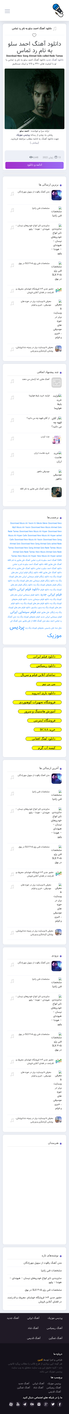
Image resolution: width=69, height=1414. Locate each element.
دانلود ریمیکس (45, 666)
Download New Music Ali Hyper (33, 531)
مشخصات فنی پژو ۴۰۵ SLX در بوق (43, 1290)
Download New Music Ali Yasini (29, 539)
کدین (40, 1360)
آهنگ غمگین (56, 1338)
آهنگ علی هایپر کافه (53, 564)
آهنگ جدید (13, 1318)
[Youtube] (18, 1404)
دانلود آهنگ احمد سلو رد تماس (49, 568)
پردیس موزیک (55, 1318)
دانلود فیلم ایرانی (28, 589)
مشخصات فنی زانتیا (51, 1271)
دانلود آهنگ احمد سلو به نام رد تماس (32, 28)
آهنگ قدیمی (34, 1338)
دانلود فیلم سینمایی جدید (38, 599)
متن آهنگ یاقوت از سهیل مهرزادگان (43, 1263)
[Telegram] (25, 1404)
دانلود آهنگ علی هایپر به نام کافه (21, 568)
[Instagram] (39, 1404)
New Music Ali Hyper (27, 556)
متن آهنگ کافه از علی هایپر (34, 620)
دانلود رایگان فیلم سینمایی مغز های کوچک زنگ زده (34, 580)
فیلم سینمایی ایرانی (23, 612)
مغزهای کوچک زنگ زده (34, 628)
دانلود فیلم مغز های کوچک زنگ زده (34, 603)
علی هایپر (45, 612)
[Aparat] (11, 1404)
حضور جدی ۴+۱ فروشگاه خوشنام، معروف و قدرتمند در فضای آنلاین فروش (34, 1300)
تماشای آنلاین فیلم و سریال (38, 675)
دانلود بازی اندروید (43, 693)
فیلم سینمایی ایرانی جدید (51, 616)
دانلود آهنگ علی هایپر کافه (50, 572)
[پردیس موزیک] (57, 10)
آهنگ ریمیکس (55, 1328)
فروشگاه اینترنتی (44, 720)
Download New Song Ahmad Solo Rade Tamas (35, 547)
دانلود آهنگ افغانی (43, 739)
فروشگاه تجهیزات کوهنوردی (37, 702)
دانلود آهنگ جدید (54, 60)
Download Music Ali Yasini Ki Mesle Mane (28, 523)
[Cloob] (32, 1404)
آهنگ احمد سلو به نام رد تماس (44, 560)
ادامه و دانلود (34, 164)
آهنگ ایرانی (33, 1318)
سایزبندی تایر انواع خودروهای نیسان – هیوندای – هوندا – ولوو (36, 1280)
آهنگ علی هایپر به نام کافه (19, 560)
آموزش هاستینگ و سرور (39, 711)
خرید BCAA (47, 729)
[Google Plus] (45, 1404)
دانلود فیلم (44, 589)
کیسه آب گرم (46, 748)
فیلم (38, 612)
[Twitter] (52, 1404)
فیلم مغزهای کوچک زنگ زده (28, 616)
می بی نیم (48, 684)
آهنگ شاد (33, 1328)
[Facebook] (59, 1404)
